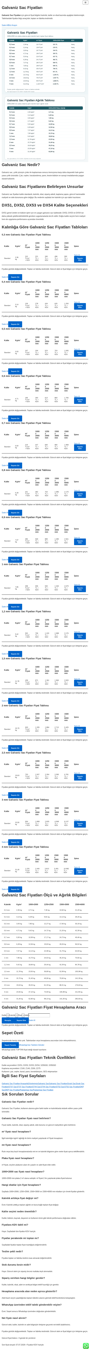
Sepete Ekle (80, 259)
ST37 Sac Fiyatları (24, 1087)
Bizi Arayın (12, 25)
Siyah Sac (71, 1084)
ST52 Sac (60, 1087)
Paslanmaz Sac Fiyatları (43, 1090)
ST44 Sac (36, 1087)
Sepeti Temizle (10, 1045)
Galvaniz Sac (43, 1084)
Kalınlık (12, 1015)
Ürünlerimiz (33, 1084)
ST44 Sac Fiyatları (48, 1087)
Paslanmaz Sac (26, 1090)
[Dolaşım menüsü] (85, 2)
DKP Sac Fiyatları (12, 1090)
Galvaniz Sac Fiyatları (58, 1084)
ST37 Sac (12, 1087)
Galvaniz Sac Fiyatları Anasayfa (15, 1084)
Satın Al (5, 25)
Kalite (4, 1015)
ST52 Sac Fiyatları (72, 1087)
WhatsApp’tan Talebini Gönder (31, 1045)
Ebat (20, 1015)
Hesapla (8, 1020)
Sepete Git (15, 277)
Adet (26, 1015)
